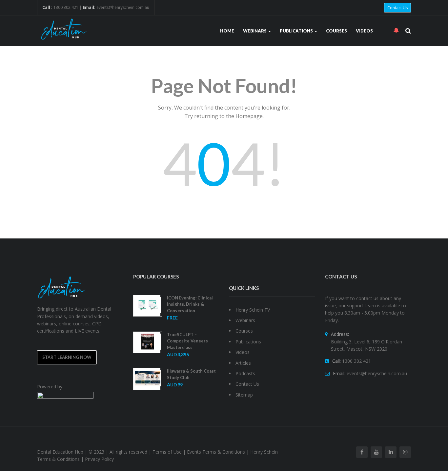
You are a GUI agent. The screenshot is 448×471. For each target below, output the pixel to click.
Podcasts (245, 373)
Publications (297, 30)
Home (227, 30)
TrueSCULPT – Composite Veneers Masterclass (187, 341)
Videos (364, 30)
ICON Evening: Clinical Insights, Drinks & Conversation (190, 304)
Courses (336, 30)
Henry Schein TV (252, 310)
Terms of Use (167, 452)
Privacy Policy (99, 459)
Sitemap (244, 395)
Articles (243, 363)
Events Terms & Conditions (216, 452)
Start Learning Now (67, 357)
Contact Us (397, 7)
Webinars (255, 30)
